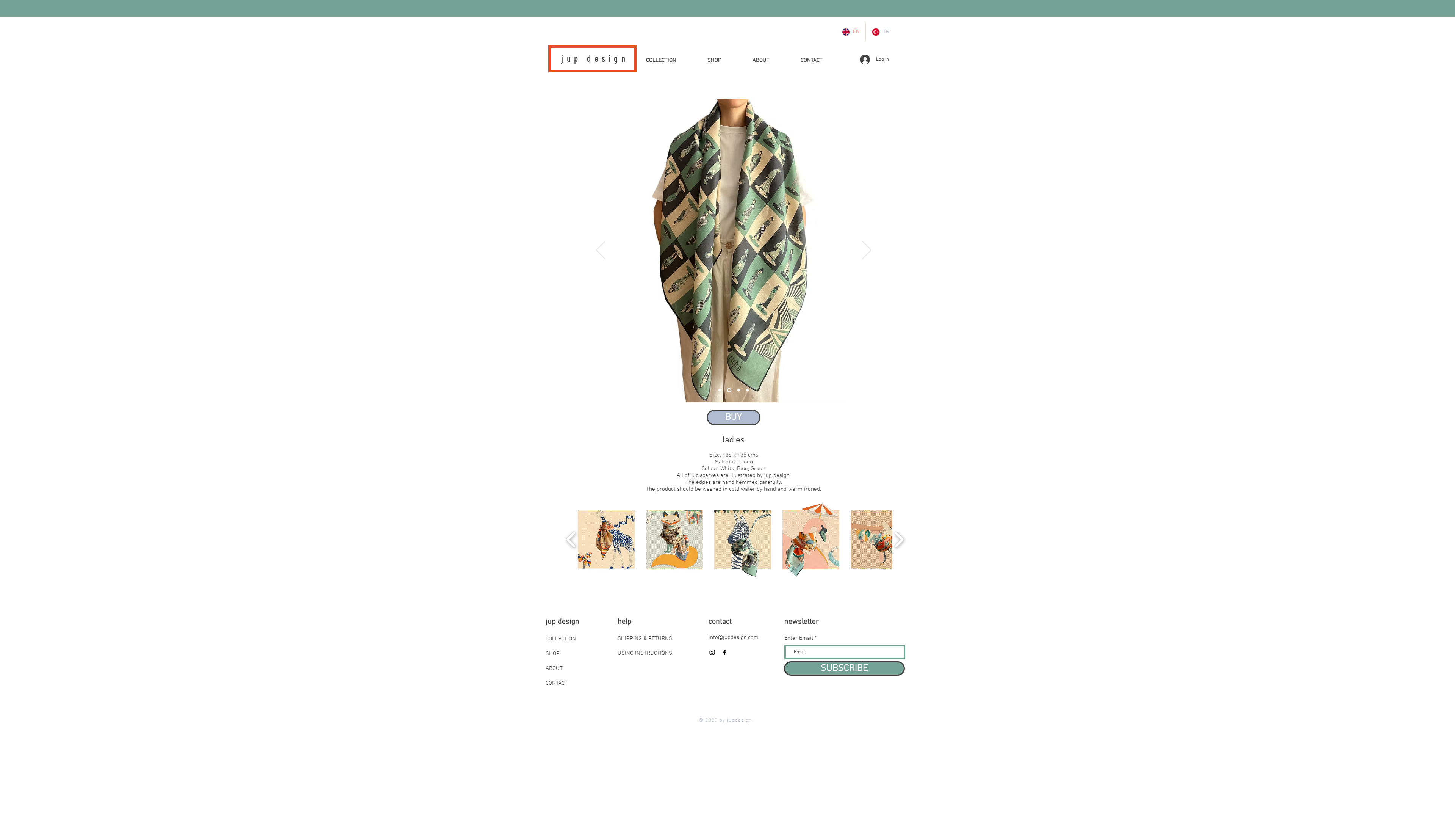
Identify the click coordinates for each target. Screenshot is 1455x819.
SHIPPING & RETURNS (645, 638)
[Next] (866, 250)
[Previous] (600, 250)
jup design (595, 58)
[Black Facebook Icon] (724, 652)
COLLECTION (561, 638)
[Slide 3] (738, 390)
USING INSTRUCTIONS (645, 653)
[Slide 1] (719, 390)
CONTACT (557, 683)
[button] (733, 417)
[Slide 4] (747, 390)
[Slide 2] (728, 390)
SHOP (553, 653)
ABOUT (554, 668)
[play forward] (898, 539)
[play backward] (571, 539)
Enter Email (798, 638)
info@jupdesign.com (734, 637)
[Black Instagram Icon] (712, 652)
